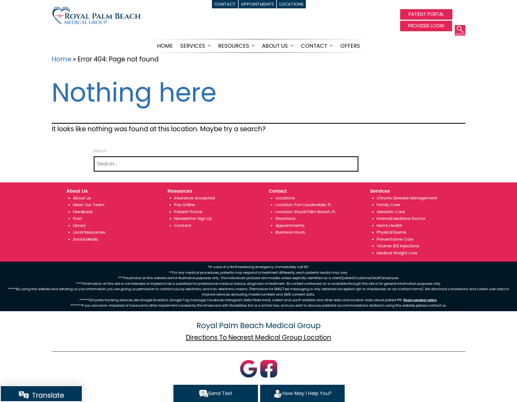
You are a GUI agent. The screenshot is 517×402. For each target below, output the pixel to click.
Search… (101, 151)
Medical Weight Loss (397, 253)
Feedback (83, 211)
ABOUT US (275, 46)
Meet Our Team (88, 204)
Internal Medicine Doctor (401, 218)
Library (79, 225)
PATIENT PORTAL (426, 14)
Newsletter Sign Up (193, 218)
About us (82, 198)
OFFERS (350, 46)
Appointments (290, 225)
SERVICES (192, 46)
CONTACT (314, 46)
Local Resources (89, 232)
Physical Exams (391, 232)
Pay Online (184, 204)
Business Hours (290, 232)
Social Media (85, 239)
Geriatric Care (391, 211)
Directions (285, 218)
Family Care (388, 204)
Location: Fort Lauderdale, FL (303, 204)
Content (182, 225)
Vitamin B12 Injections (398, 246)
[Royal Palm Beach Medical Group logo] (96, 15)
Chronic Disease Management (407, 198)
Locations (285, 198)
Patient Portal (188, 211)
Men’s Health (389, 225)
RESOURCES (233, 46)
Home (165, 46)
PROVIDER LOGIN (426, 26)
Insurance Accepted (194, 198)
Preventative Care (395, 239)
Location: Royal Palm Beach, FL (305, 211)
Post (77, 218)
